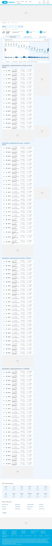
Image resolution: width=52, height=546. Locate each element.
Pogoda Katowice (43, 530)
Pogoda (11, 2)
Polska (18, 1)
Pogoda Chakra (41, 506)
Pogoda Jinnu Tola (41, 508)
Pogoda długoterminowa (28, 36)
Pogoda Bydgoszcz (14, 530)
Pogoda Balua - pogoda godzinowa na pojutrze (13, 258)
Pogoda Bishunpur (17, 506)
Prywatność (21, 535)
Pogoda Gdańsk (23, 530)
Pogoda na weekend (42, 36)
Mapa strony (41, 535)
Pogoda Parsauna (17, 504)
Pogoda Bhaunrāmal (30, 506)
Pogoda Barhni (29, 508)
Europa (22, 1)
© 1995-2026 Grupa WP (5, 535)
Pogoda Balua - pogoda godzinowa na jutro (12, 143)
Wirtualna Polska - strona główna (5, 2)
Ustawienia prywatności (28, 535)
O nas (16, 535)
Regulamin (35, 535)
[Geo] (22, 26)
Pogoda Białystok (4, 530)
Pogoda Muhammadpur (30, 504)
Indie (8, 22)
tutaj (21, 544)
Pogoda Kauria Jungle (5, 504)
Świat (26, 1)
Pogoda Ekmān (41, 504)
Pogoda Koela (4, 506)
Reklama (12, 535)
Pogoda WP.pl (4, 22)
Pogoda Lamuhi (4, 508)
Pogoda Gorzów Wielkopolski (35, 530)
